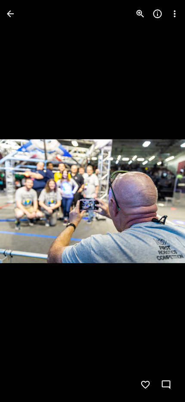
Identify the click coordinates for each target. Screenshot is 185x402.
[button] (24, 201)
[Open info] (157, 13)
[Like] (145, 385)
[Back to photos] (10, 13)
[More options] (174, 13)
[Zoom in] (140, 13)
